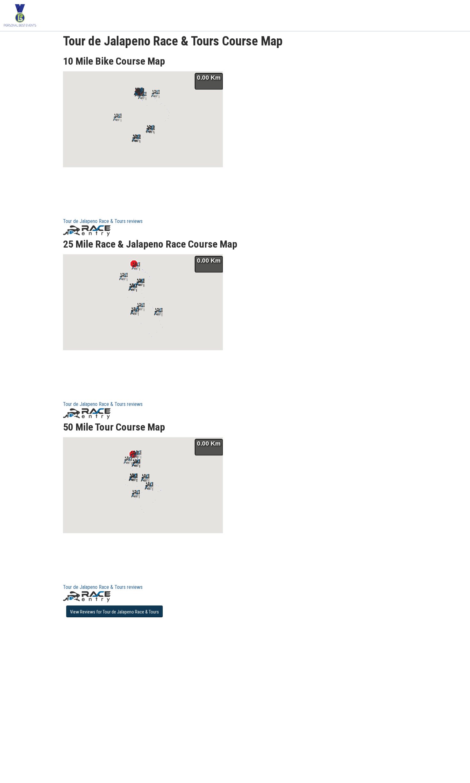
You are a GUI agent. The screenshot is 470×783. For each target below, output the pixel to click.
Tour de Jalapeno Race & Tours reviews (103, 221)
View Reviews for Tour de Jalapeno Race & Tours (114, 611)
